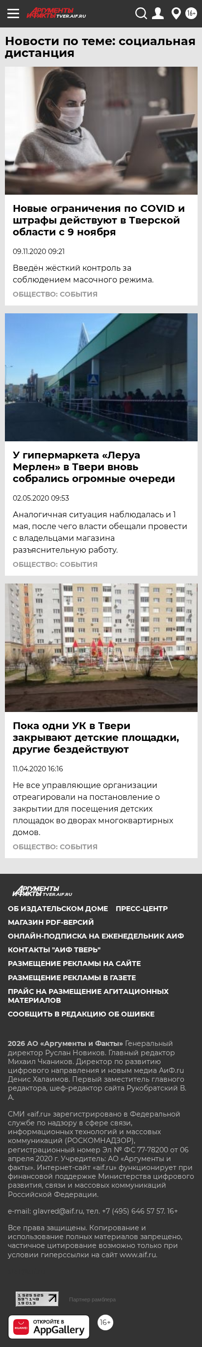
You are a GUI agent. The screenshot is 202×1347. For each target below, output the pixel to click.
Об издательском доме (58, 908)
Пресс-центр (142, 908)
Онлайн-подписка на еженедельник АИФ (96, 936)
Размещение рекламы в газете (72, 977)
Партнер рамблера (92, 1299)
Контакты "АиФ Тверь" (54, 949)
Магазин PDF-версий (51, 922)
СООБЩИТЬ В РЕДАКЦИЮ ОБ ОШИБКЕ (81, 1014)
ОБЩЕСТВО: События (55, 294)
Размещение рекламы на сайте (74, 963)
